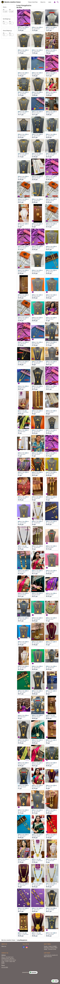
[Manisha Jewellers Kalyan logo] (2, 2)
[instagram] (27, 947)
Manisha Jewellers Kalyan (12, 2)
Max (10, 9)
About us (3, 946)
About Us (42, 2)
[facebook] (23, 947)
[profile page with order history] (54, 2)
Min (3, 9)
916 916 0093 (4, 967)
